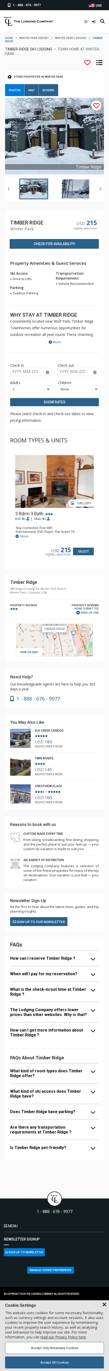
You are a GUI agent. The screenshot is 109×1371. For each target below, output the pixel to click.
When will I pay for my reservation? (43, 973)
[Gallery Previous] (9, 189)
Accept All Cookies (54, 1362)
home (9, 38)
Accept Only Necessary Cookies (54, 1348)
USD (98, 5)
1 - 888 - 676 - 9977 (54, 1211)
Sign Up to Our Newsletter (40, 922)
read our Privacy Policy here (63, 1337)
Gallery (84, 503)
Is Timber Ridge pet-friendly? (38, 1147)
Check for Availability (54, 244)
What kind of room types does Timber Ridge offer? (46, 1073)
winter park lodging (70, 38)
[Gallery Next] (100, 189)
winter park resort (34, 38)
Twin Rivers (44, 758)
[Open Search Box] (102, 21)
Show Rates (54, 402)
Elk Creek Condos (49, 730)
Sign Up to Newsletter (25, 1252)
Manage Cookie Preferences (50, 1270)
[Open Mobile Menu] (86, 21)
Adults (15, 382)
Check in (17, 365)
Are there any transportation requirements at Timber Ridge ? (40, 1130)
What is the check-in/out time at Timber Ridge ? (48, 992)
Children (64, 382)
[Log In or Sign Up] (94, 21)
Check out (66, 365)
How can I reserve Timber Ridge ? (42, 958)
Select (83, 551)
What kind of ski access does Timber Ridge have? (45, 1094)
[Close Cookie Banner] (104, 1304)
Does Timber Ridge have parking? (42, 1111)
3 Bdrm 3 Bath (29, 513)
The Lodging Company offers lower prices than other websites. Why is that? (48, 1012)
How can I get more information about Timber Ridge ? (46, 1032)
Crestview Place (48, 786)
